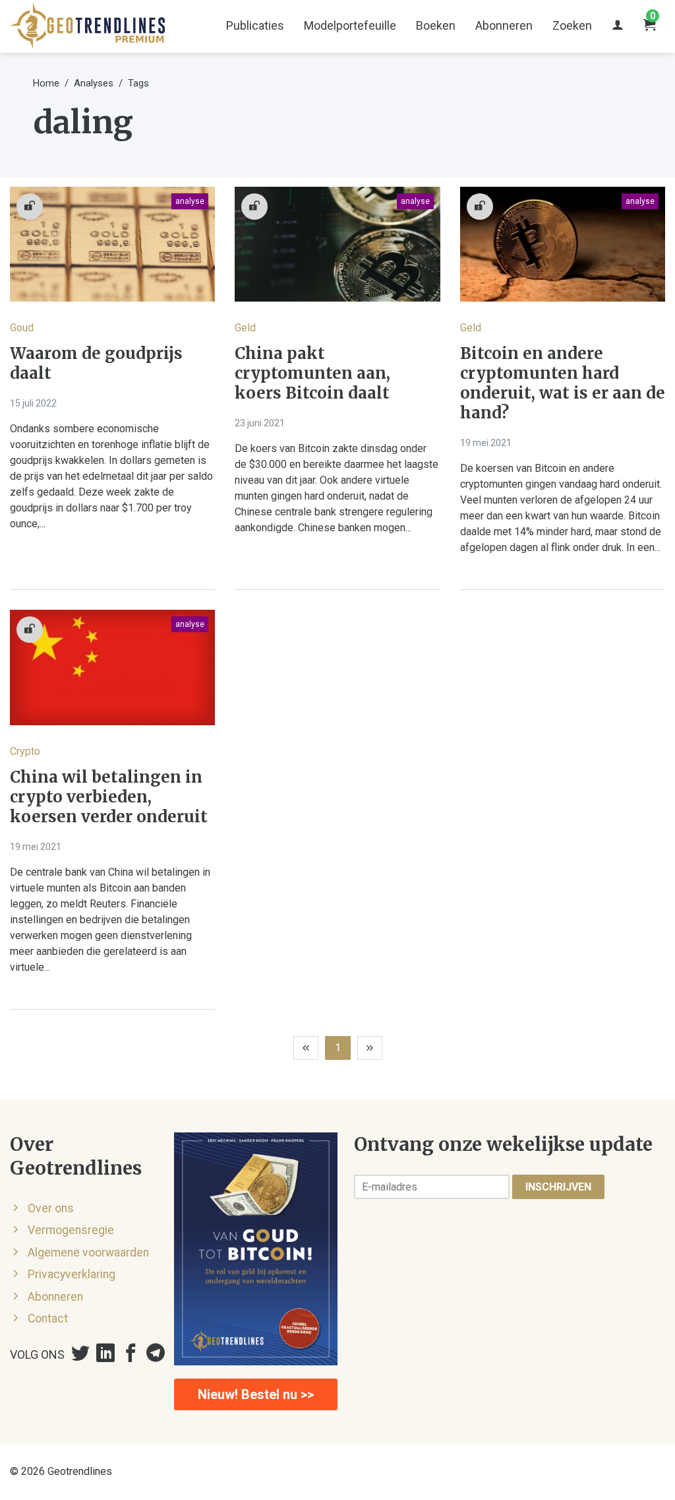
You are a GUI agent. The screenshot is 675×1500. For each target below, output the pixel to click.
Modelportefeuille (350, 25)
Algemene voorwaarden (88, 1252)
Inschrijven (558, 1187)
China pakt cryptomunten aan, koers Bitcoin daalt (312, 373)
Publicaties (255, 25)
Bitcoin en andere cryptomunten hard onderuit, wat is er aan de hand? (562, 383)
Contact (48, 1318)
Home (46, 83)
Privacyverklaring (71, 1274)
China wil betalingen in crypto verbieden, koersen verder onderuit (109, 797)
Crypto (25, 751)
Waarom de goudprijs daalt (96, 363)
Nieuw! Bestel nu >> (256, 1394)
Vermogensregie (71, 1230)
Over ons (51, 1208)
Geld (245, 327)
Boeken (435, 25)
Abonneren (504, 25)
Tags (138, 83)
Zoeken (572, 25)
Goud (22, 327)
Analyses (93, 83)
